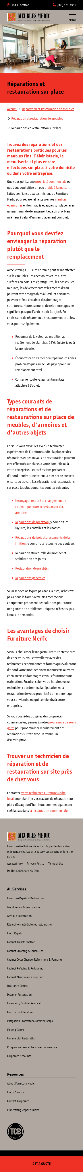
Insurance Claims (17, 985)
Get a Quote (42, 1164)
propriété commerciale (50, 181)
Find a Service (15, 1092)
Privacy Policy (35, 863)
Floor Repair (14, 933)
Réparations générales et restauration (29, 924)
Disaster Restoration (19, 994)
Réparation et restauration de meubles (37, 118)
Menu (72, 20)
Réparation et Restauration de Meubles (48, 109)
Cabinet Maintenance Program (25, 977)
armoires (16, 205)
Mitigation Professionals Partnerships (30, 1021)
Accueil (29, 17)
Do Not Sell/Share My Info (23, 870)
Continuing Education (20, 1012)
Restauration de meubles (32, 568)
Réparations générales (30, 578)
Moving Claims (15, 1029)
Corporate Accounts (19, 1056)
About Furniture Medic (21, 1083)
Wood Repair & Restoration (23, 907)
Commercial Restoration (21, 1038)
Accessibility (15, 863)
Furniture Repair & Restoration (25, 898)
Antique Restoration (19, 916)
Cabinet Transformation (21, 942)
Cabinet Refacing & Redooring (25, 968)
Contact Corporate (18, 1101)
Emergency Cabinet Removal (24, 1003)
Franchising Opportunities (23, 1110)
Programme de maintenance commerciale (32, 1047)
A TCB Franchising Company (15, 1131)
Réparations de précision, (32, 522)
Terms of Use (55, 863)
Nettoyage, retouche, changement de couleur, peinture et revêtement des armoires (40, 507)
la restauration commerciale (48, 810)
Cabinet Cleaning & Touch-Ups (25, 951)
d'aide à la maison (57, 187)
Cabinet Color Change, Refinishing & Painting (34, 959)
